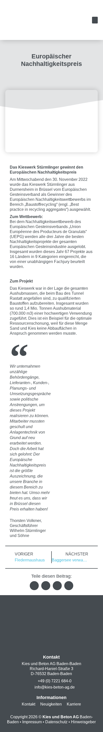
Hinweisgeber (83, 722)
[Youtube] (51, 644)
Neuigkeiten (51, 704)
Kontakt (28, 704)
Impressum (32, 722)
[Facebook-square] (62, 644)
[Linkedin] (41, 644)
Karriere (74, 704)
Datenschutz (56, 722)
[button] (95, 20)
